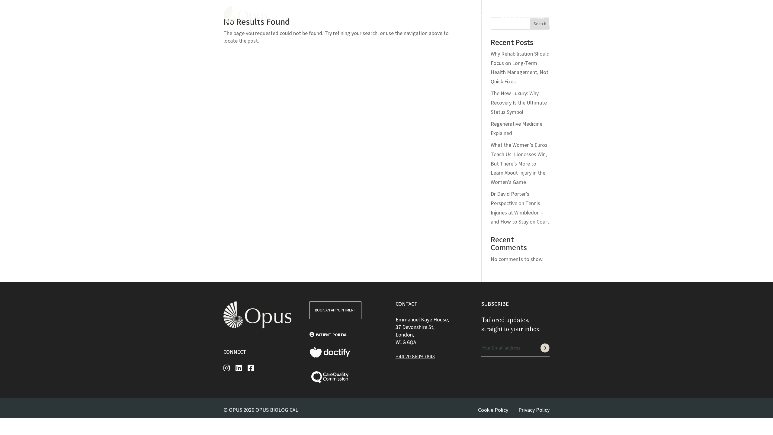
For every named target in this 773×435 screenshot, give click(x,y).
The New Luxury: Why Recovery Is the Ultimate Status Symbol (519, 103)
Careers (389, 17)
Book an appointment (523, 17)
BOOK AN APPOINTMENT (335, 310)
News (408, 17)
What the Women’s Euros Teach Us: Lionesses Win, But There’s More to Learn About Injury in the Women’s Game (519, 163)
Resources (358, 17)
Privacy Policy (534, 410)
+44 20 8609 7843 (415, 356)
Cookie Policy (493, 410)
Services (326, 17)
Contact (429, 17)
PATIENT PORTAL (331, 335)
